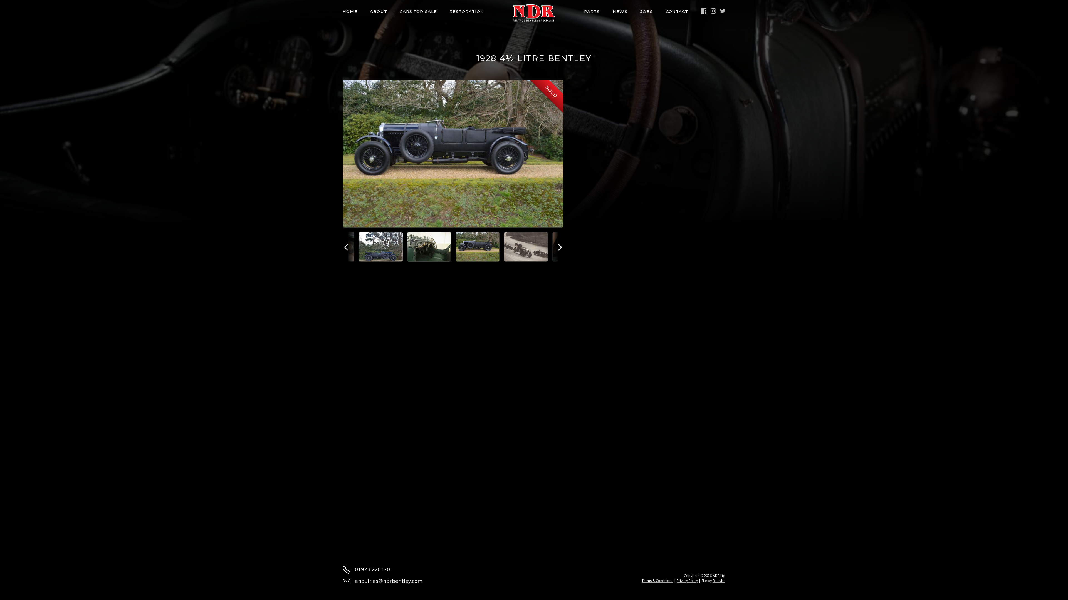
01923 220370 (372, 569)
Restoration (466, 11)
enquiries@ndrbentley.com (388, 580)
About (378, 11)
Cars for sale (418, 11)
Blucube (719, 580)
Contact (677, 11)
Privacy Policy (687, 580)
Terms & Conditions (657, 580)
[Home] (534, 13)
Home (350, 11)
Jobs (646, 11)
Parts (592, 11)
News (620, 11)
